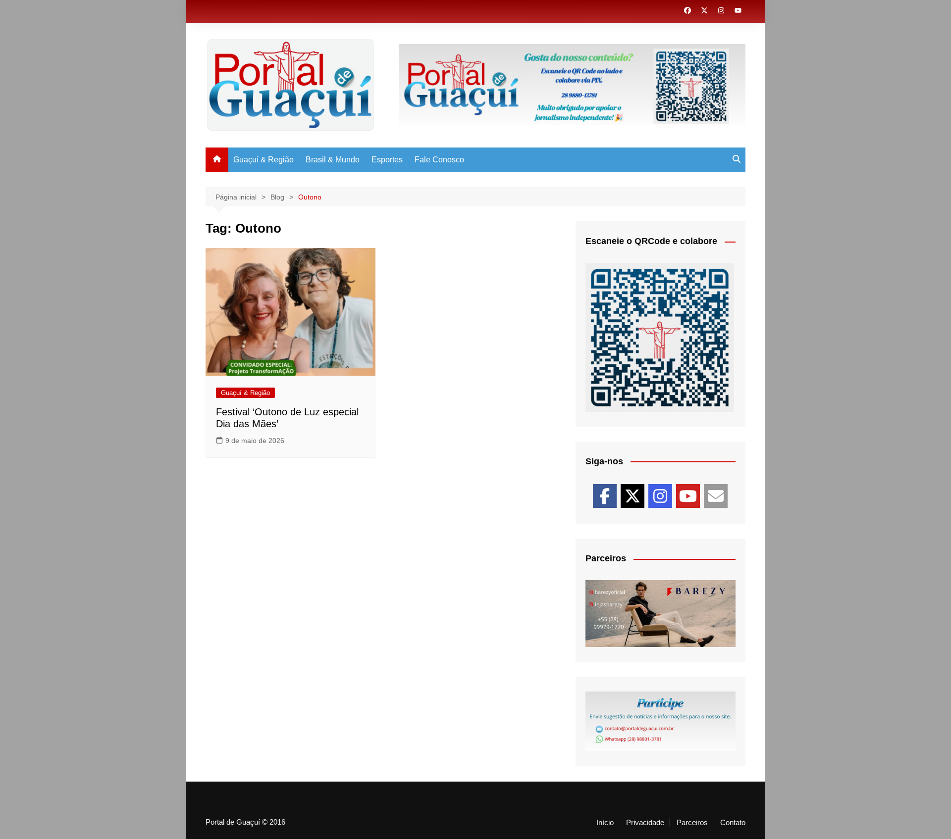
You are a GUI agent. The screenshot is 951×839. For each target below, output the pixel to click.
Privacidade (645, 823)
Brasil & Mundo (333, 159)
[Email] (716, 496)
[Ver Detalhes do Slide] (660, 613)
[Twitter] (632, 496)
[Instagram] (660, 496)
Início (605, 823)
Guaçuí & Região (263, 159)
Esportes (387, 159)
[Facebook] (605, 496)
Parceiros (692, 823)
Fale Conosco (439, 159)
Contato (732, 823)
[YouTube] (688, 496)
